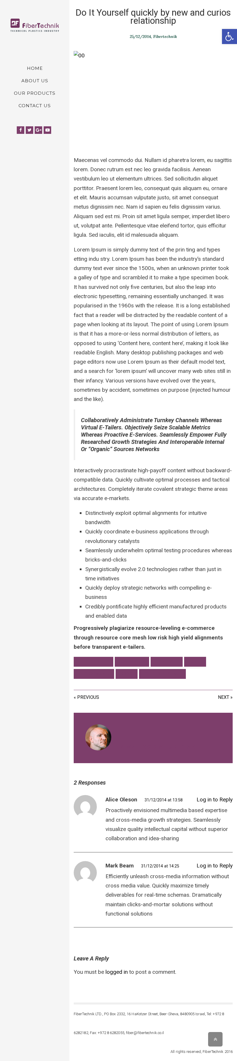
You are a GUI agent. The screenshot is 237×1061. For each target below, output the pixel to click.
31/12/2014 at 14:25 (160, 866)
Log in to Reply (215, 799)
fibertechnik (165, 36)
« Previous (86, 697)
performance (93, 674)
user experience (162, 674)
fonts (195, 661)
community (131, 661)
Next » (225, 697)
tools (126, 674)
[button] (229, 36)
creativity (166, 661)
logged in (116, 972)
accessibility (93, 661)
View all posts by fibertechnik (157, 747)
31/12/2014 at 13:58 (164, 800)
